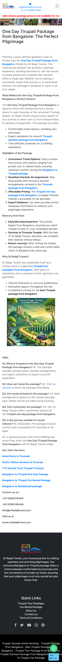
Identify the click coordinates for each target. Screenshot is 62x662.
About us (31, 610)
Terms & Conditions (31, 617)
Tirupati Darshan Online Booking (20, 643)
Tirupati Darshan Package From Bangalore (24, 654)
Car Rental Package (31, 606)
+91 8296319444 (32, 10)
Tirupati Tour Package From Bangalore (37, 650)
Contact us (31, 614)
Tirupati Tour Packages (31, 603)
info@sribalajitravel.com (30, 7)
